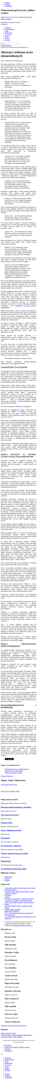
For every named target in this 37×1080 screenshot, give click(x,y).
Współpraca (8, 6)
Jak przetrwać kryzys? (10, 815)
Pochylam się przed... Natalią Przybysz (17, 769)
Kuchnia (7, 40)
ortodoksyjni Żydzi (17, 410)
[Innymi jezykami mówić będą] (16, 1035)
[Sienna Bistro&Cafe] (8, 1033)
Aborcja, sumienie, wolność (13, 773)
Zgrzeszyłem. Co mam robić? (14, 771)
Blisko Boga (9, 33)
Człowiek (8, 27)
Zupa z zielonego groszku (11, 830)
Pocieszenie (5, 838)
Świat (6, 31)
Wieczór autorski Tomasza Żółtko (14, 853)
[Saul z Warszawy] (7, 776)
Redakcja (8, 4)
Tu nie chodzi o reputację (11, 846)
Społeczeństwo (9, 29)
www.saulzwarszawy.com (9, 784)
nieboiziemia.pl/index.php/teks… (22, 925)
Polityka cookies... (6, 19)
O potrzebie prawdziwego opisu (13, 869)
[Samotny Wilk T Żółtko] (11, 1037)
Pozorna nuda (6, 823)
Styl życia (8, 35)
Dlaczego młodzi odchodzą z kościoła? (16, 807)
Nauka (7, 36)
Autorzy (7, 2)
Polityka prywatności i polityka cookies (17, 1047)
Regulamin (8, 1045)
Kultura (7, 38)
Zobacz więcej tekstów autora (10, 791)
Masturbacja (6, 861)
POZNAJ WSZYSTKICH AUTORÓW (13, 1025)
